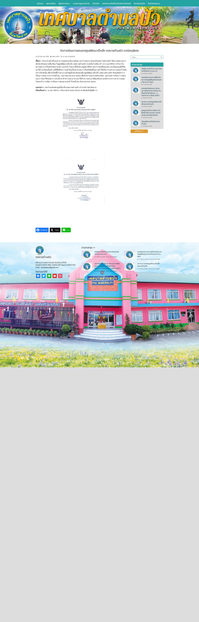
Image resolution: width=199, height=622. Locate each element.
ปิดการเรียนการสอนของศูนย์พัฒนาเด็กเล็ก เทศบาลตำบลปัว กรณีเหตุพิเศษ (99, 50)
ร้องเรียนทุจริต (139, 3)
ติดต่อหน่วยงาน (154, 3)
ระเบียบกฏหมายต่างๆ (81, 3)
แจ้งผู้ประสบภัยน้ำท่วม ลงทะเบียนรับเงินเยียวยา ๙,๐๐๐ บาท (151, 69)
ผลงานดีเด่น (51, 3)
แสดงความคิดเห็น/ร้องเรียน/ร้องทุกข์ (116, 3)
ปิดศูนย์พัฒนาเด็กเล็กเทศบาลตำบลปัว (150, 122)
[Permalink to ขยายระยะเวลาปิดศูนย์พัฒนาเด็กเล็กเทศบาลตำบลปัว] (136, 103)
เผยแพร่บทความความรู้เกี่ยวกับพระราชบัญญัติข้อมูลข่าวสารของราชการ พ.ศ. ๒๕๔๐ (151, 79)
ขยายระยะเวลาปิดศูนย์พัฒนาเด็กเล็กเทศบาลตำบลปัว (151, 102)
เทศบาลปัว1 (56, 56)
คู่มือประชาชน (63, 3)
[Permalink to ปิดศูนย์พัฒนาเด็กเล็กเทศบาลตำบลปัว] (136, 123)
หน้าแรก (40, 3)
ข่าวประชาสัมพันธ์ (69, 56)
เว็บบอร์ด (95, 3)
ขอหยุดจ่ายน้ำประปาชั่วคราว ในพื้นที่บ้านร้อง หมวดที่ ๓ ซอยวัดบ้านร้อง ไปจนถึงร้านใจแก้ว (150, 113)
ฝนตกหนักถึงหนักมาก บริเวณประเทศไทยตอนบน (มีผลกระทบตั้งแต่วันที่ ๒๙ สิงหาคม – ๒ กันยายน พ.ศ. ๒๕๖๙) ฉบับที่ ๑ (151, 92)
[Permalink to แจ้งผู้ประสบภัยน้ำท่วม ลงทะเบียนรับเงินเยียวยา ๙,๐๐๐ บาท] (136, 70)
